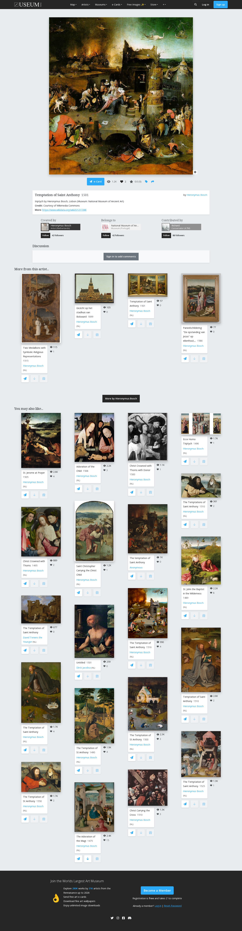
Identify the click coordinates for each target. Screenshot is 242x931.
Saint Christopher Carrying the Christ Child (86, 570)
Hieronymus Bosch (197, 194)
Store (153, 4)
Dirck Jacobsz (83, 667)
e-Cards (116, 4)
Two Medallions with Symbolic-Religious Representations (34, 352)
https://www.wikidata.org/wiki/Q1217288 (64, 209)
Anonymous (136, 567)
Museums (100, 4)
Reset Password (173, 905)
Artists (85, 4)
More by (121, 398)
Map (72, 4)
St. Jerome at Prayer (34, 472)
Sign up (220, 4)
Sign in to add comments (121, 256)
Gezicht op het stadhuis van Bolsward (84, 312)
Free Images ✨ (135, 4)
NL (25, 370)
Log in (205, 4)
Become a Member (157, 890)
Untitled (80, 662)
